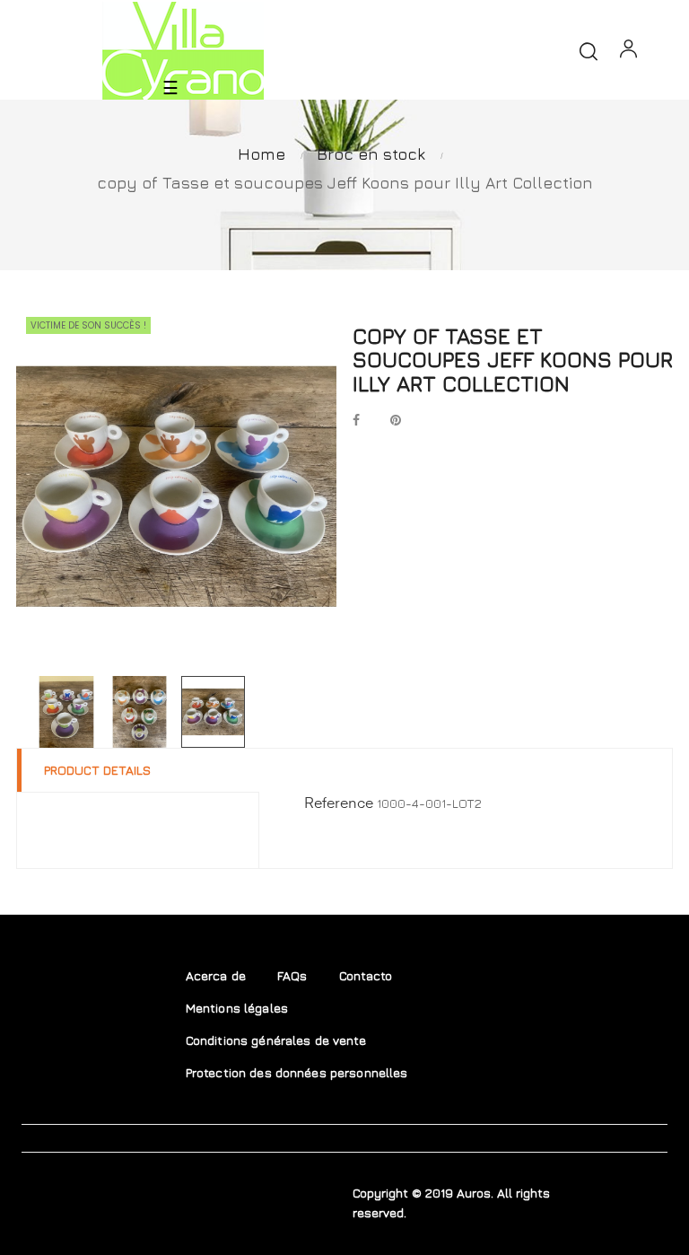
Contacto (366, 975)
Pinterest (395, 421)
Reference (338, 804)
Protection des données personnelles (297, 1072)
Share (356, 421)
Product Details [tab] (97, 769)
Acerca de (216, 975)
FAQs (292, 975)
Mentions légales (237, 1007)
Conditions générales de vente (276, 1040)
